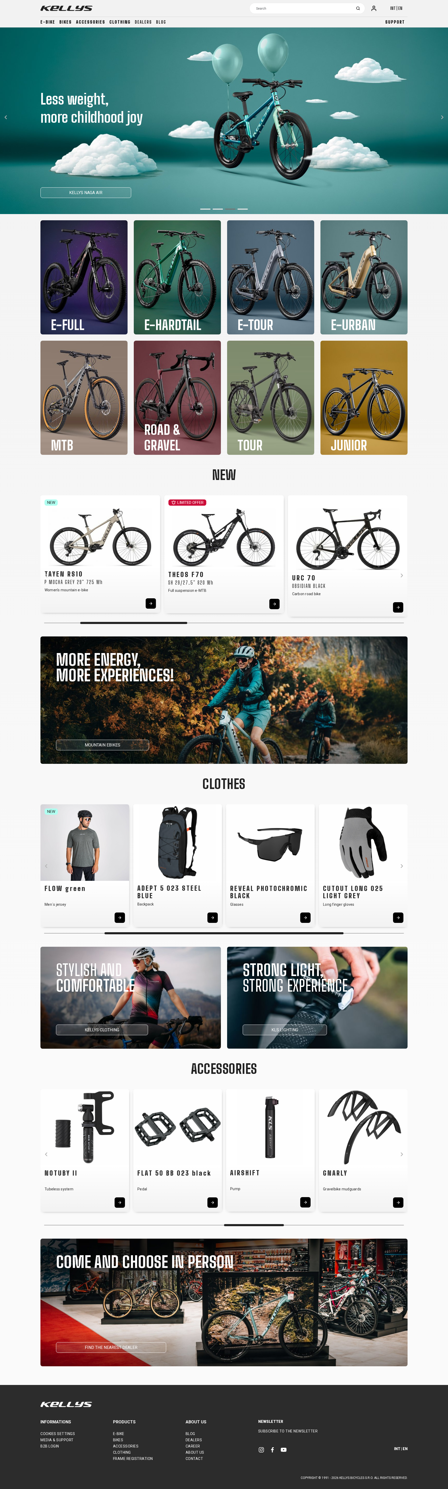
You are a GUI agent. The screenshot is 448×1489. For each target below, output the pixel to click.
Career (193, 1446)
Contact (194, 1459)
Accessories (90, 21)
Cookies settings (57, 1434)
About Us (195, 1452)
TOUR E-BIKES (120, 192)
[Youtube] (284, 1449)
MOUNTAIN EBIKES (102, 745)
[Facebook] (272, 1449)
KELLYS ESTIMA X (68, 192)
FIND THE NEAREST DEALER (111, 1347)
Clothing (120, 21)
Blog (161, 21)
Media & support (57, 1440)
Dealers (143, 21)
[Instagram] (261, 1449)
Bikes (65, 21)
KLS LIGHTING (284, 1029)
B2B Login (49, 1446)
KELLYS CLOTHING (102, 1029)
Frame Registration (133, 1459)
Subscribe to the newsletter (288, 1431)
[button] (205, 209)
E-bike (47, 21)
